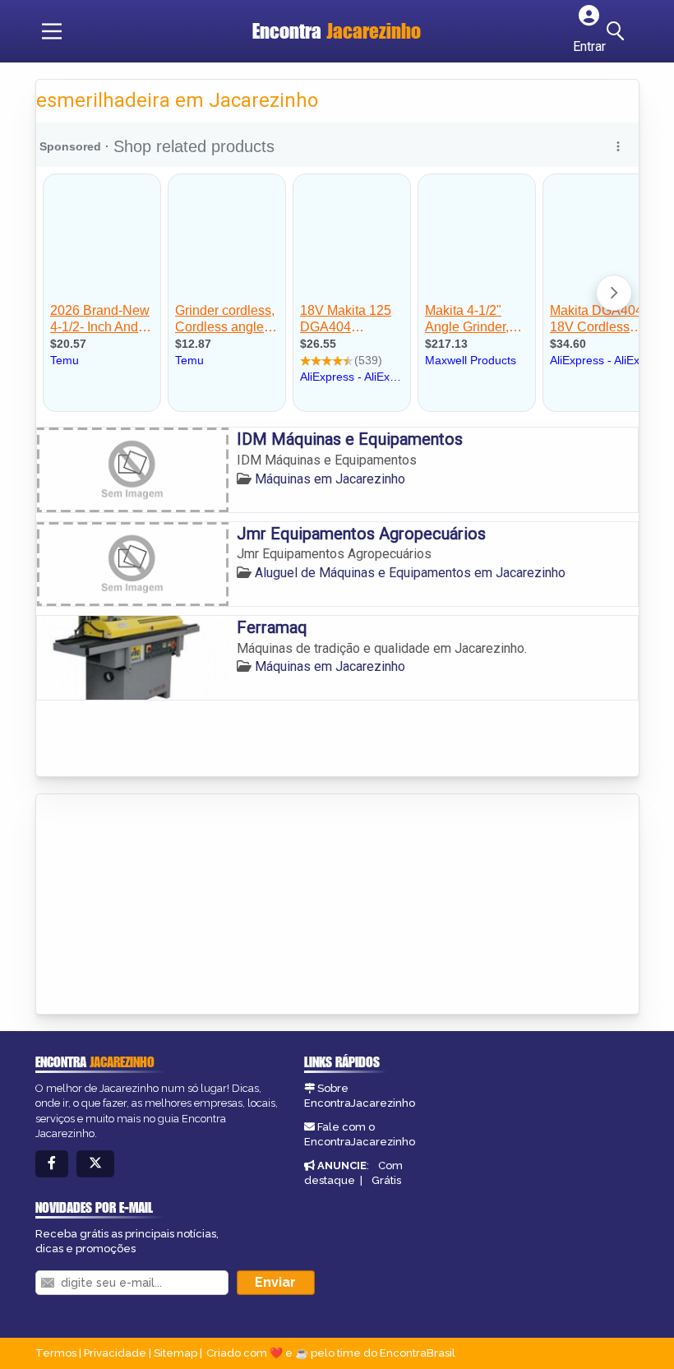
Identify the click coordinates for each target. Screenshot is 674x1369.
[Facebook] (51, 1163)
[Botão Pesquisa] (618, 31)
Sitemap (175, 1353)
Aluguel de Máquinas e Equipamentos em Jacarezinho (410, 572)
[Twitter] (95, 1163)
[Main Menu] (51, 31)
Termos (55, 1353)
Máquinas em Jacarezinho (330, 479)
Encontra (336, 31)
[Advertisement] (159, 905)
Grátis (386, 1180)
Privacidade (115, 1353)
